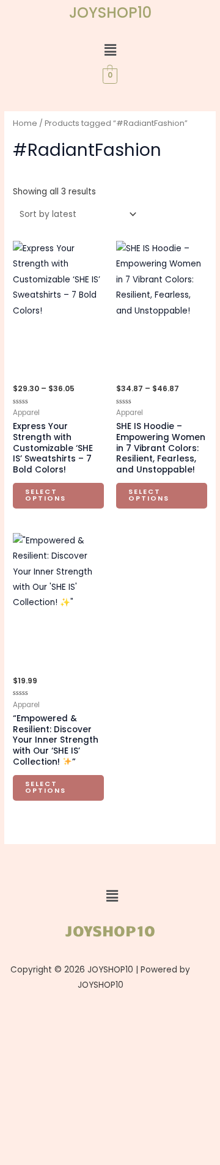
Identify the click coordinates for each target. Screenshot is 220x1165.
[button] (110, 50)
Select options (45, 495)
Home (25, 123)
